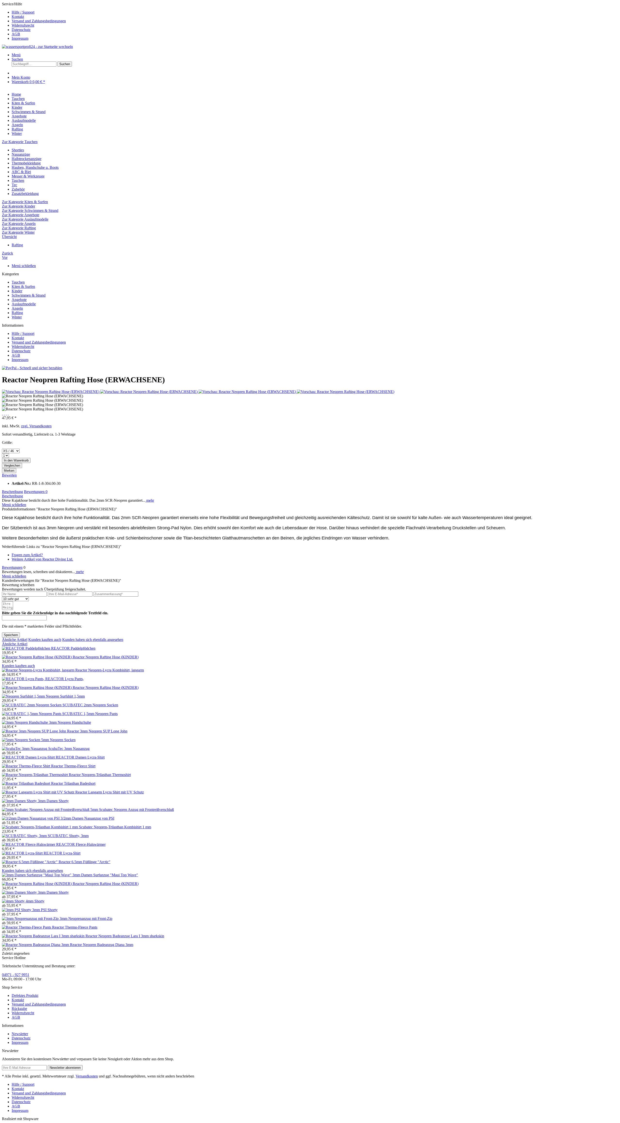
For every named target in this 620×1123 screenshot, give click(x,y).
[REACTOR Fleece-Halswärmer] (29, 844)
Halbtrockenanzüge (26, 159)
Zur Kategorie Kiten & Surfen (25, 202)
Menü (16, 55)
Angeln (17, 308)
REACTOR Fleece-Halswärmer (81, 844)
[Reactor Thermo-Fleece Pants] (27, 927)
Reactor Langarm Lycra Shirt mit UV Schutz (109, 792)
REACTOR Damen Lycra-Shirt (80, 757)
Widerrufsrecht (23, 25)
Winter (17, 317)
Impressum (20, 38)
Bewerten (9, 475)
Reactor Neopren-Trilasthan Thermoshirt (100, 775)
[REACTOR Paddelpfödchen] (26, 648)
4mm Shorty (35, 901)
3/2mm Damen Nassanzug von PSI (87, 818)
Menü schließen (24, 266)
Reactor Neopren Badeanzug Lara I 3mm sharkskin (124, 936)
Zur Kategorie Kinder (18, 206)
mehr (149, 500)
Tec (14, 185)
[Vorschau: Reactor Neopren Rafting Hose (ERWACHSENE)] (51, 392)
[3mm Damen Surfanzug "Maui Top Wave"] (37, 875)
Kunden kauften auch (44, 640)
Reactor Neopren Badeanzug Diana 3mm (101, 945)
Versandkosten (87, 1076)
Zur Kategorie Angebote (20, 215)
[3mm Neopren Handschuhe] (25, 722)
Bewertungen (35, 492)
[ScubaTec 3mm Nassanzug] (25, 748)
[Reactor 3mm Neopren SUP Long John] (34, 731)
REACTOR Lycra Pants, (64, 679)
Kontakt (18, 17)
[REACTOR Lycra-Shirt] (23, 853)
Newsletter (20, 1034)
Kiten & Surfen (23, 287)
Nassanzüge (21, 154)
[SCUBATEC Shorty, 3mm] (25, 836)
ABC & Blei (21, 172)
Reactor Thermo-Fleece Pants (74, 927)
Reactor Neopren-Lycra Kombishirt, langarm (109, 670)
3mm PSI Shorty (45, 910)
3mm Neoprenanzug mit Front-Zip (86, 918)
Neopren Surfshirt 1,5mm (65, 696)
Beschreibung (12, 492)
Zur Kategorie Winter (18, 232)
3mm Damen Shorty (53, 801)
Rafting (17, 313)
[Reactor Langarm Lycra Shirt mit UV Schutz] (38, 792)
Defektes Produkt (25, 995)
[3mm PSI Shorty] (17, 910)
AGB (16, 34)
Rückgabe (19, 1009)
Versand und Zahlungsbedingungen (39, 21)
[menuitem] (315, 12)
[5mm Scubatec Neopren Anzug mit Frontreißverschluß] (46, 810)
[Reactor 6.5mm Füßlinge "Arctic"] (30, 862)
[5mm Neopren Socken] (21, 740)
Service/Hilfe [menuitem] (34, 21)
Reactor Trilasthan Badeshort (73, 783)
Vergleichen (12, 465)
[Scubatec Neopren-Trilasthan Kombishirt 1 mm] (40, 827)
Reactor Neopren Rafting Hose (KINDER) (106, 657)
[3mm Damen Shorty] (20, 801)
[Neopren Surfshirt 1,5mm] (24, 696)
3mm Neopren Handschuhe (70, 722)
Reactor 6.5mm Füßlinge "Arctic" (84, 862)
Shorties (18, 150)
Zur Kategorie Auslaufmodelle (25, 219)
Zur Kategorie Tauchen (20, 142)
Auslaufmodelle (24, 304)
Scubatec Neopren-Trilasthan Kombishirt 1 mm (115, 827)
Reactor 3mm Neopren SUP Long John (97, 731)
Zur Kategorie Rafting (19, 228)
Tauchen (18, 282)
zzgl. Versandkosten (36, 426)
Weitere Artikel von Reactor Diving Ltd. (42, 559)
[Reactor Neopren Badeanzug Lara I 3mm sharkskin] (43, 936)
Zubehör (18, 189)
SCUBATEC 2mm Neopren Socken (90, 705)
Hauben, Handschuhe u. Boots (35, 167)
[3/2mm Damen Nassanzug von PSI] (31, 818)
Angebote (19, 300)
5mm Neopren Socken (58, 740)
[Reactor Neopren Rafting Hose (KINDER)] (37, 657)
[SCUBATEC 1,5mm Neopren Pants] (32, 714)
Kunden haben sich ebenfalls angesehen (92, 640)
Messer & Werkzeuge (28, 176)
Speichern (11, 635)
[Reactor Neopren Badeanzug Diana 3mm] (36, 945)
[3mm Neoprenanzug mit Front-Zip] (31, 918)
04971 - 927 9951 (15, 975)
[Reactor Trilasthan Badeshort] (26, 783)
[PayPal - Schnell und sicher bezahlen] (32, 368)
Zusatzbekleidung (25, 194)
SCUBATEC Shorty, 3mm (68, 836)
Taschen (18, 180)
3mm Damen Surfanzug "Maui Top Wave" (105, 875)
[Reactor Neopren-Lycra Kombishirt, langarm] (38, 670)
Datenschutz (21, 30)
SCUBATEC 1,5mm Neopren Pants (90, 714)
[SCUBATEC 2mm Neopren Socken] (32, 705)
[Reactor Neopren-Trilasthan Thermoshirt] (35, 775)
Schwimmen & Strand (29, 295)
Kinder (17, 291)
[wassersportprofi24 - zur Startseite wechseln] (37, 47)
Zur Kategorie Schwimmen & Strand (30, 210)
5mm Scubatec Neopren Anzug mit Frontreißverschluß (132, 810)
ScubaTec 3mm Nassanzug (69, 748)
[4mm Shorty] (14, 901)
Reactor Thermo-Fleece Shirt (73, 766)
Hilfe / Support (23, 12)
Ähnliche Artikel (14, 640)
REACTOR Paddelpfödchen (73, 648)
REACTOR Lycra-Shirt (62, 853)
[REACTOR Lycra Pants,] (23, 679)
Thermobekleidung (26, 163)
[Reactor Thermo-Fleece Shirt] (26, 766)
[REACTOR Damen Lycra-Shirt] (29, 757)
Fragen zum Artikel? (27, 555)
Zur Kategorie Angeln (19, 224)
